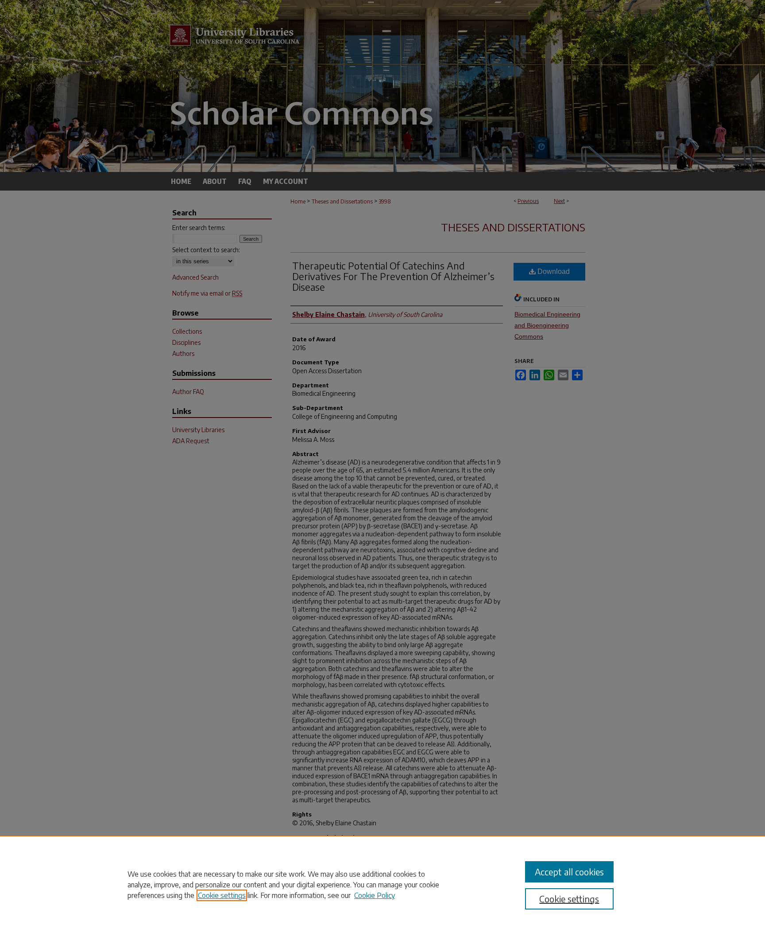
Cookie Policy (374, 895)
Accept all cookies (569, 871)
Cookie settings (222, 895)
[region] (382, 884)
